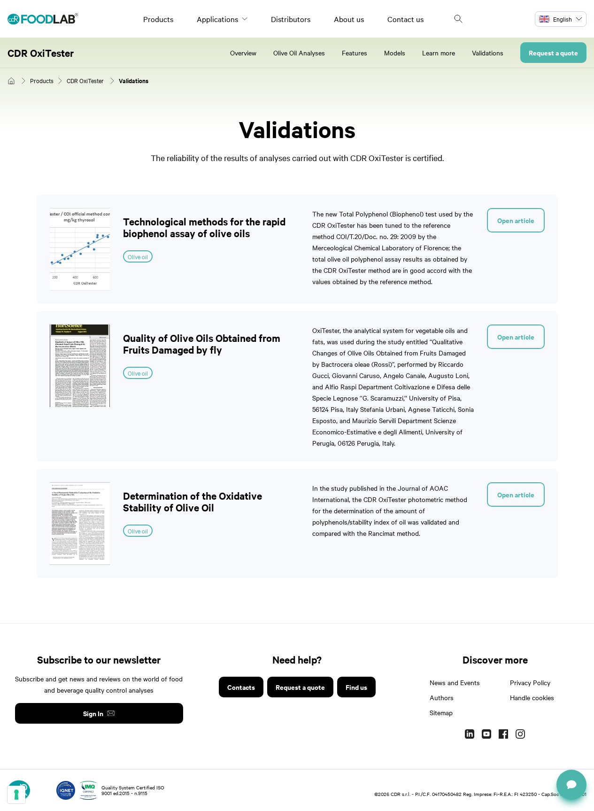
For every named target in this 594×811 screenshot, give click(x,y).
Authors (442, 697)
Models (394, 52)
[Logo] (43, 18)
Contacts (241, 687)
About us (349, 19)
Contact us (405, 19)
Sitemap (441, 712)
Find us (356, 687)
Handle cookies (532, 697)
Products (158, 19)
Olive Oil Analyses (299, 52)
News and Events (455, 682)
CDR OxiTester (41, 52)
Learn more (438, 52)
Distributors (290, 19)
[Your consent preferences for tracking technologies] (16, 794)
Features (354, 52)
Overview (243, 52)
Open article (515, 220)
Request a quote (553, 52)
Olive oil (138, 256)
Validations (487, 52)
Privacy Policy (530, 682)
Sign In (93, 713)
